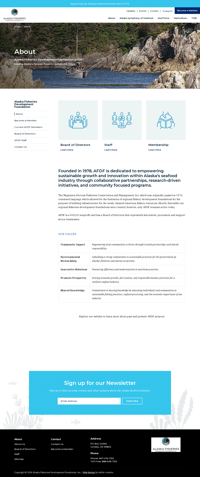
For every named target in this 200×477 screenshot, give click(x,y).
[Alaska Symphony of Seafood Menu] (154, 18)
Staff (16, 454)
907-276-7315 (106, 458)
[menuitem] (112, 18)
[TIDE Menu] (198, 18)
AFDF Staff (20, 140)
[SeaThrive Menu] (170, 18)
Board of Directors (25, 133)
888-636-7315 (109, 461)
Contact (154, 11)
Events (142, 11)
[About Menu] (116, 18)
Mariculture (180, 18)
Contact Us (20, 146)
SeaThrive (163, 18)
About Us (19, 444)
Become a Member (187, 10)
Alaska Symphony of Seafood (136, 18)
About (111, 18)
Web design (89, 472)
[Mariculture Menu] (188, 18)
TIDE (194, 18)
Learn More (66, 149)
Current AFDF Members (28, 127)
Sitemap (19, 459)
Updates (130, 11)
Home (17, 26)
